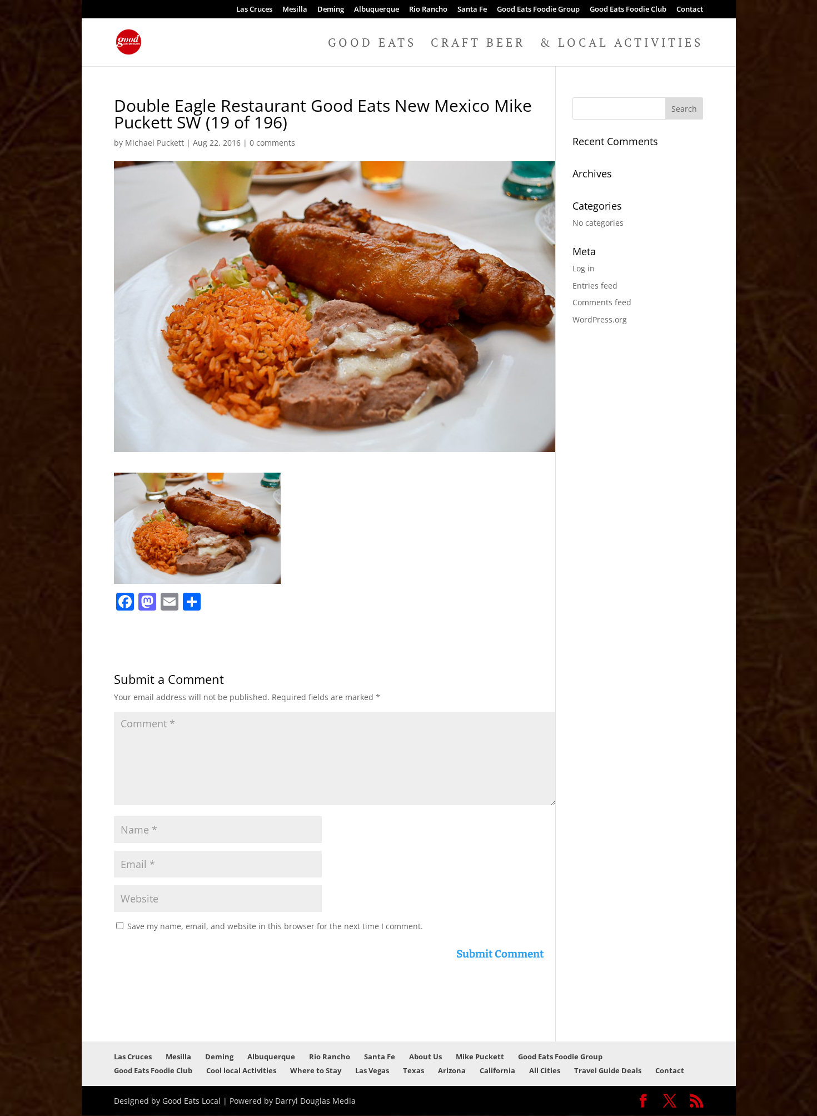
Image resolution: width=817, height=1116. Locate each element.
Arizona (452, 1070)
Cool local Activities (241, 1070)
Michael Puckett (154, 142)
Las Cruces (254, 10)
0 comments (272, 142)
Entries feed (594, 285)
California (497, 1070)
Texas (413, 1070)
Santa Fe (472, 10)
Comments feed (601, 302)
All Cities (544, 1070)
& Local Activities (621, 44)
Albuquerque (376, 10)
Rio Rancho (428, 10)
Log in (583, 268)
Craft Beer (478, 44)
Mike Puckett (480, 1056)
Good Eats (372, 44)
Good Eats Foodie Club (628, 10)
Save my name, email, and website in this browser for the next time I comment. (275, 926)
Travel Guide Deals (607, 1070)
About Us (425, 1056)
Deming (330, 10)
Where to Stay (315, 1070)
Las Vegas (372, 1070)
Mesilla (294, 10)
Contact (689, 10)
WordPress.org (599, 319)
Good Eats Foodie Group (538, 10)
